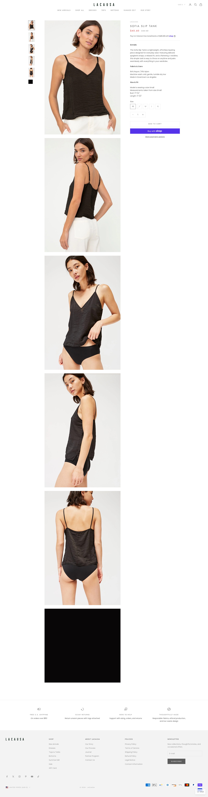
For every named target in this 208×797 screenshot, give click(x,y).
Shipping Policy (131, 752)
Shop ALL (79, 10)
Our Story (89, 744)
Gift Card (53, 768)
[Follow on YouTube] (32, 776)
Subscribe (176, 761)
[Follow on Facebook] (7, 776)
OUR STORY (146, 10)
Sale (50, 764)
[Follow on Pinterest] (26, 776)
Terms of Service (132, 748)
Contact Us (90, 760)
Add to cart (155, 124)
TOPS (103, 10)
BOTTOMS (115, 10)
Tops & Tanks (54, 752)
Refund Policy (130, 756)
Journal (88, 752)
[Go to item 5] (31, 72)
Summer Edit (54, 760)
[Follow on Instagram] (19, 776)
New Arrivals (64, 10)
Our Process (90, 748)
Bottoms (52, 756)
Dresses (52, 748)
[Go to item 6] (31, 81)
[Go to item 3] (31, 49)
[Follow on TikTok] (38, 776)
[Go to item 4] (31, 61)
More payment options (155, 137)
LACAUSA (134, 22)
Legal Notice (130, 760)
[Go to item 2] (31, 37)
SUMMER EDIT (130, 10)
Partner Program (92, 756)
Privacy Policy (130, 744)
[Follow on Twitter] (13, 776)
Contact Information (134, 764)
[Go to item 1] (31, 25)
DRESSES (93, 10)
